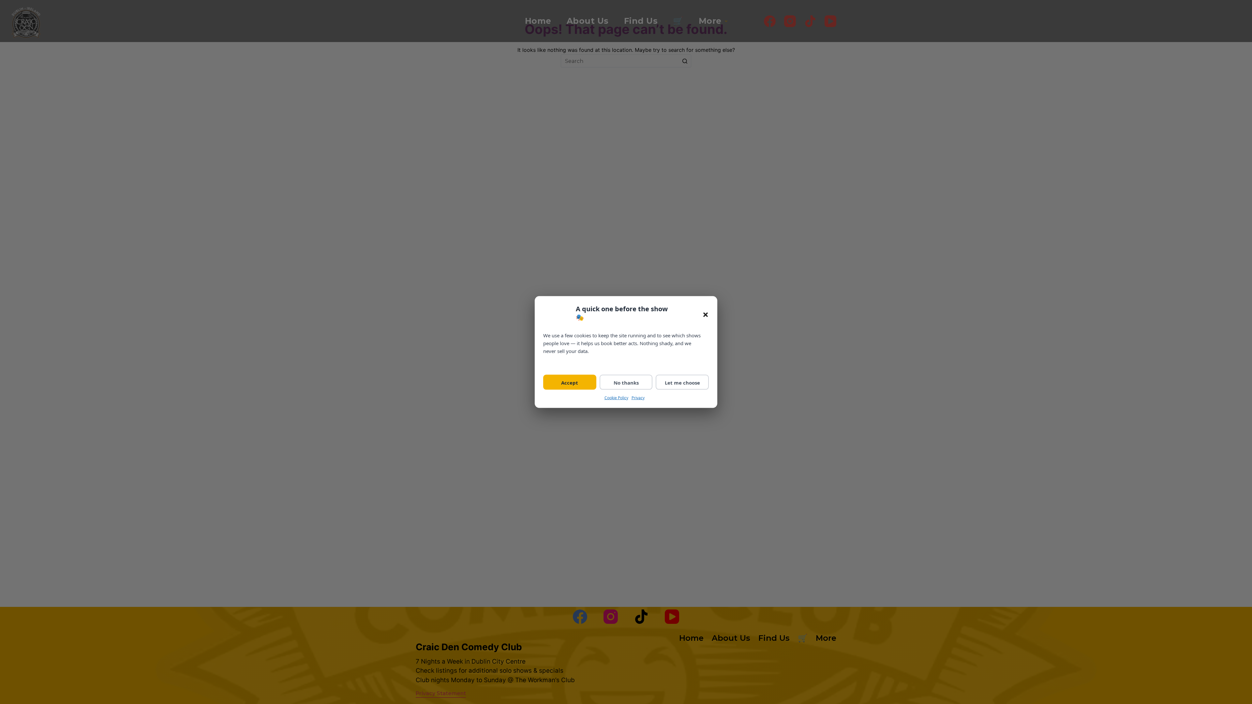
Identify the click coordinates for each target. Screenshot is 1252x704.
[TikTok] (810, 21)
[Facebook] (770, 21)
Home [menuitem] (538, 21)
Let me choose (682, 382)
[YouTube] (830, 21)
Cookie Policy (616, 397)
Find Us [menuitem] (641, 21)
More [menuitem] (710, 21)
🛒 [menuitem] (678, 21)
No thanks (626, 382)
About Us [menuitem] (588, 21)
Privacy (638, 397)
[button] (705, 315)
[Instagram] (790, 21)
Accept (569, 382)
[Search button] (684, 60)
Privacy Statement (441, 693)
